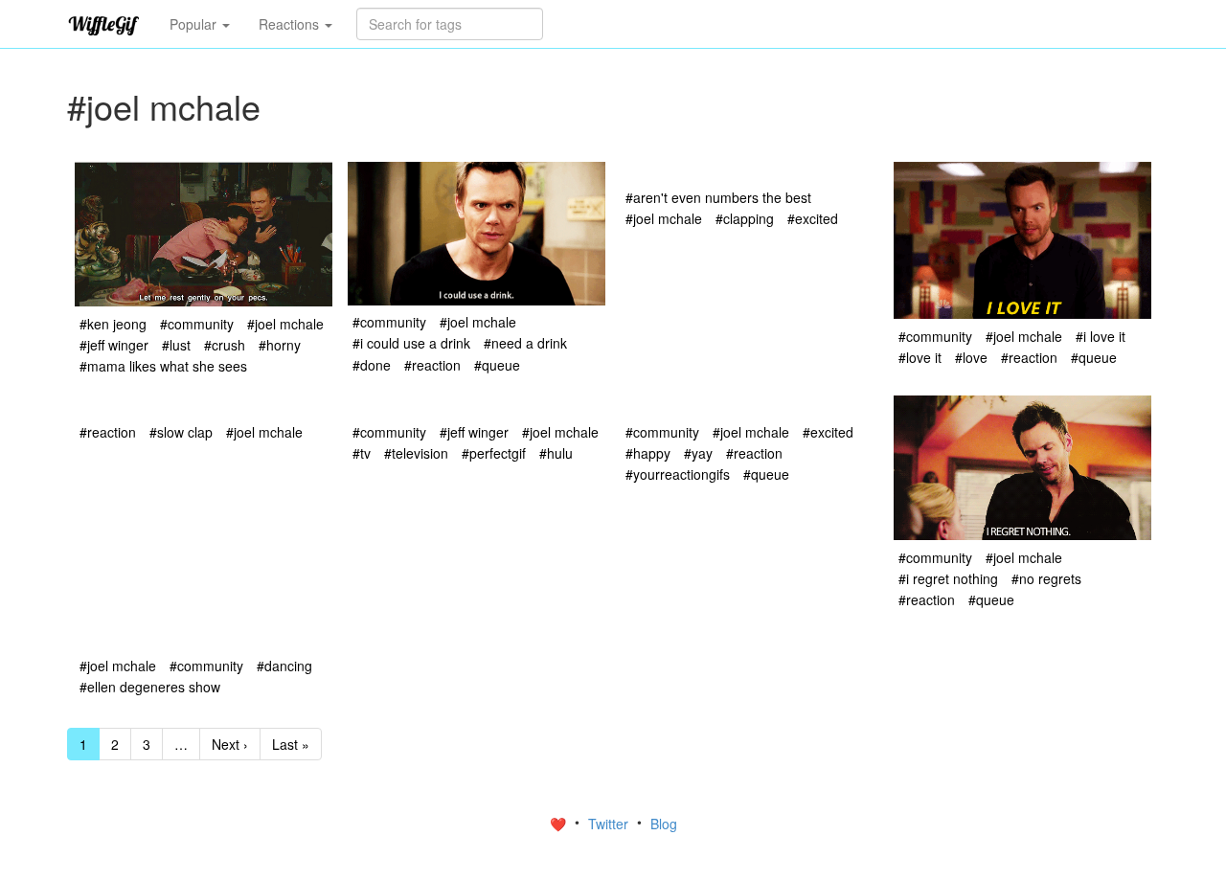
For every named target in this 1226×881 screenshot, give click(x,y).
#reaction (432, 364)
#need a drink (525, 342)
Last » (290, 744)
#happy (647, 453)
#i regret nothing (948, 578)
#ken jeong (113, 323)
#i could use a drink (411, 342)
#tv (361, 453)
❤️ (560, 823)
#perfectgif (494, 453)
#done (371, 364)
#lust (176, 344)
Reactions (291, 24)
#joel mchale (285, 323)
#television (416, 453)
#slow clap (181, 431)
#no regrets (1046, 578)
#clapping (744, 218)
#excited (812, 218)
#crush (224, 344)
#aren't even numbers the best (718, 197)
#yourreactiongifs (677, 474)
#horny (280, 344)
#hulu (556, 453)
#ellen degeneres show (149, 686)
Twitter (610, 823)
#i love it (1100, 336)
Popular (195, 24)
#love (971, 357)
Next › (230, 744)
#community (197, 323)
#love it (920, 357)
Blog (663, 823)
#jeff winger (113, 344)
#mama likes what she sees (163, 365)
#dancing (284, 665)
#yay (698, 453)
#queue (497, 364)
